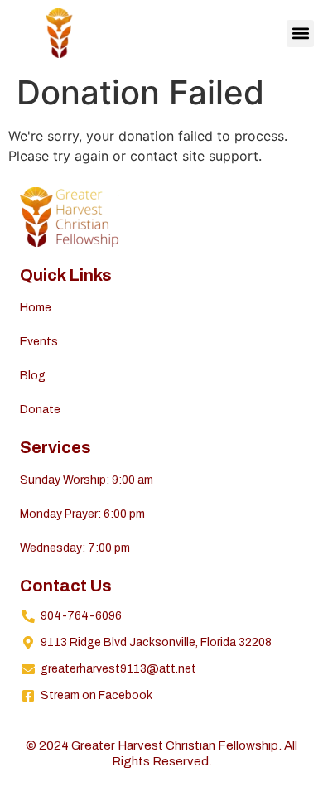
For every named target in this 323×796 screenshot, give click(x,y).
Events (39, 341)
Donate (40, 409)
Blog (33, 375)
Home (35, 308)
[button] (300, 33)
